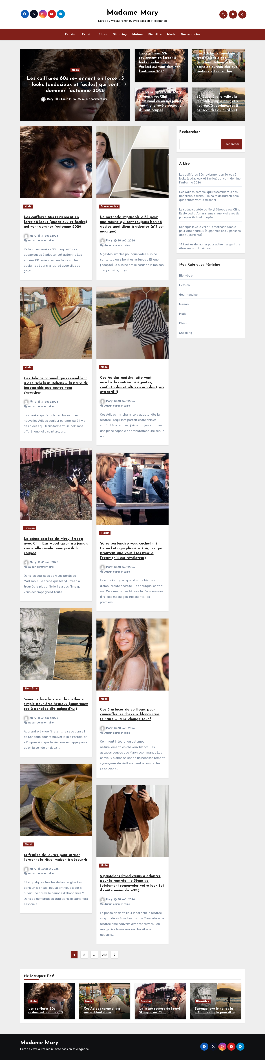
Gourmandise (190, 34)
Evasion (70, 34)
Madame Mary (132, 12)
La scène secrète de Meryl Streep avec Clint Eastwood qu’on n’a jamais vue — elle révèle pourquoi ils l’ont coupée (161, 101)
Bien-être (155, 34)
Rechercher (189, 132)
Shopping (120, 34)
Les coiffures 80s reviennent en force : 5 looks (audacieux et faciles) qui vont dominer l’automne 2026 (75, 84)
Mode (171, 34)
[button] (125, 84)
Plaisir (103, 34)
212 (104, 955)
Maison (137, 34)
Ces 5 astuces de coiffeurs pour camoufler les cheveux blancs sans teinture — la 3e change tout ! (129, 714)
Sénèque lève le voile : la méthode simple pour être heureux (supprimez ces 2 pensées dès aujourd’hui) (56, 704)
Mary (50, 99)
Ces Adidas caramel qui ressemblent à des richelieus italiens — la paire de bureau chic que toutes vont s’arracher (217, 62)
